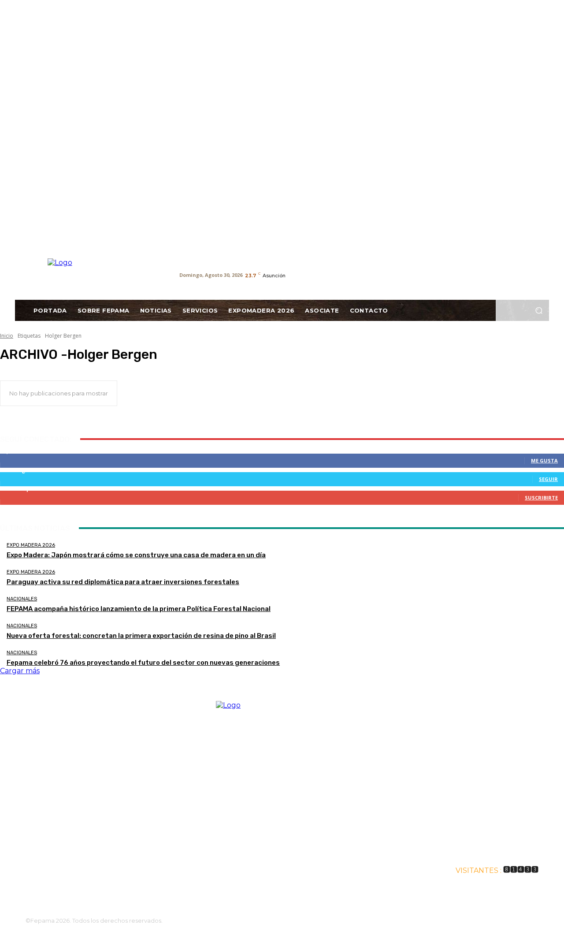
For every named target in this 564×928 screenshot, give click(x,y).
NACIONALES (22, 598)
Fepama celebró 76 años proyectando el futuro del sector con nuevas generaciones (143, 663)
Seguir (548, 479)
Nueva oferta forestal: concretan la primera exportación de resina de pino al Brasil (141, 636)
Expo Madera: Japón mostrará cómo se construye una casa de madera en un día (136, 555)
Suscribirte (541, 497)
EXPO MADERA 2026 (31, 545)
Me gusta (544, 460)
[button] (538, 310)
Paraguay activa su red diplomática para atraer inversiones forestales (123, 582)
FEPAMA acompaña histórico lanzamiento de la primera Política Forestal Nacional (139, 609)
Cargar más (20, 671)
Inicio (6, 335)
